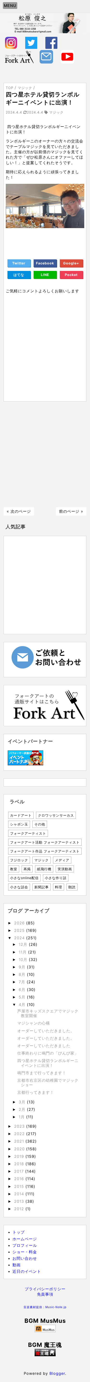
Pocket (71, 275)
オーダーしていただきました (43, 1045)
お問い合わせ (24, 1258)
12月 (24, 944)
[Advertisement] (45, 454)
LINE (45, 275)
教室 (13, 869)
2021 (19, 1141)
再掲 (27, 869)
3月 (23, 1102)
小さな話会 (19, 887)
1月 (22, 1116)
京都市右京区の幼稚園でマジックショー (47, 1082)
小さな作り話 (55, 878)
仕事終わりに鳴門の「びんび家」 (47, 1053)
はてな (18, 275)
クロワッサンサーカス (56, 815)
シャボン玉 (19, 824)
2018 (19, 1163)
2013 (19, 1201)
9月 (23, 967)
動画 (16, 1264)
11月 (23, 952)
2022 (20, 1133)
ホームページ (24, 1238)
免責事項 (45, 1294)
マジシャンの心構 (33, 1023)
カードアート (21, 815)
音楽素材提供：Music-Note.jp (45, 1307)
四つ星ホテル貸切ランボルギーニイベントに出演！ (47, 1063)
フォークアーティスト (28, 833)
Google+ (71, 263)
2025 (20, 930)
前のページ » (71, 511)
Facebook (45, 263)
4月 (23, 1004)
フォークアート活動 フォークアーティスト (45, 842)
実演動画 (65, 869)
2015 (19, 1186)
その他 (39, 824)
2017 (19, 1171)
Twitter (18, 263)
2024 (20, 937)
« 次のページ (19, 511)
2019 (19, 1156)
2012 (19, 1208)
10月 (24, 959)
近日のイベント (26, 1271)
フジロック (19, 860)
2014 (19, 1193)
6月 (23, 989)
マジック (41, 860)
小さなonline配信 (24, 878)
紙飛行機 (44, 869)
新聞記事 (41, 887)
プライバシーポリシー (45, 1288)
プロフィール (24, 1245)
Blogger (57, 1373)
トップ (18, 1232)
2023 (20, 1126)
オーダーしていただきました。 (45, 1030)
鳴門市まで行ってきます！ (41, 1072)
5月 (23, 997)
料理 (58, 887)
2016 (19, 1178)
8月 (23, 974)
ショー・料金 (24, 1251)
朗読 (72, 887)
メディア (62, 860)
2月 (23, 1109)
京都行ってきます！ (35, 1092)
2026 (20, 923)
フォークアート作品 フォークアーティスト (45, 851)
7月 (23, 981)
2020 (20, 1148)
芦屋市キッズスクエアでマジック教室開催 (47, 1013)
